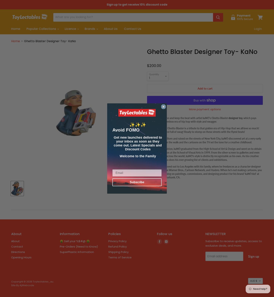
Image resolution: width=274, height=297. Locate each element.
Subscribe (137, 182)
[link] (137, 113)
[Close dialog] (163, 107)
